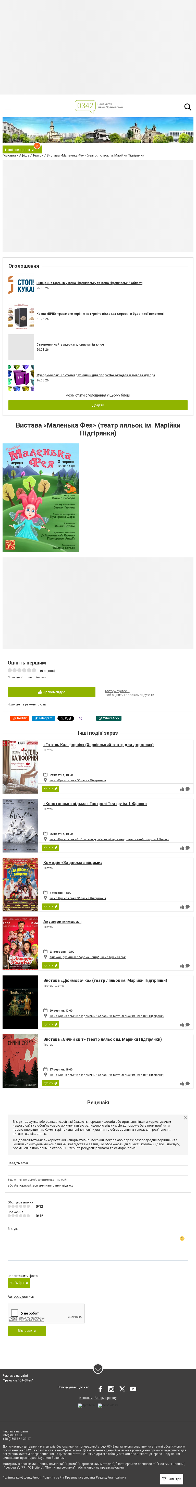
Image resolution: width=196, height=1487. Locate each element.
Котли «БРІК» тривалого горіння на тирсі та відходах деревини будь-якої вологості (100, 314)
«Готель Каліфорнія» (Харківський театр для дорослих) (98, 744)
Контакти (86, 1398)
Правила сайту (53, 1477)
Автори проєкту (105, 1398)
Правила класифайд (80, 1477)
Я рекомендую (53, 692)
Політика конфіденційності (22, 1477)
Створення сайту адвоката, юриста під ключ (70, 344)
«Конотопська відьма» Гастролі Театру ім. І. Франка (95, 803)
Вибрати (21, 1283)
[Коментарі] (188, 789)
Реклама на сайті (15, 1375)
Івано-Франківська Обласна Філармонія (78, 780)
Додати (98, 405)
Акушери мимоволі (62, 921)
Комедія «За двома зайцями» (72, 862)
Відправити (27, 1331)
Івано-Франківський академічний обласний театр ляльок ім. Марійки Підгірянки (107, 1016)
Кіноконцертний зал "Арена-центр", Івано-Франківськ (88, 957)
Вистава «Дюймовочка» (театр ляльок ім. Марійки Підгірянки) (105, 980)
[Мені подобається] (182, 789)
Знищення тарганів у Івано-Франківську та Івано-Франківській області (89, 283)
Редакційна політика (111, 1477)
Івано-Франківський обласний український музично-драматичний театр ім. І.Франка (109, 839)
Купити (48, 788)
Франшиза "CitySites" (18, 1380)
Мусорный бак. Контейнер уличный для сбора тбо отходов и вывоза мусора (95, 375)
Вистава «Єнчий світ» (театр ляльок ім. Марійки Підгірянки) (102, 1039)
